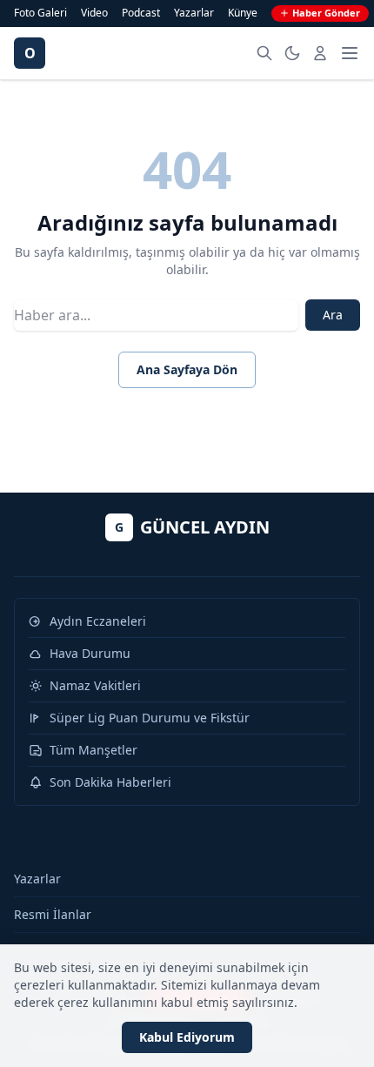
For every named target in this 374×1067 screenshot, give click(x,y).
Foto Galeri (40, 13)
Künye (242, 13)
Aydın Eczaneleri (98, 621)
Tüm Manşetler (93, 750)
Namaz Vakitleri (95, 685)
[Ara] (264, 53)
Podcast (141, 13)
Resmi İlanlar (52, 914)
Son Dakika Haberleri (110, 782)
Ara (333, 314)
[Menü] (349, 53)
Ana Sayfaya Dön (187, 369)
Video (94, 13)
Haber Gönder (326, 12)
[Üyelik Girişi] (320, 53)
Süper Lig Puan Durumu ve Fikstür (150, 717)
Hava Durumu (90, 653)
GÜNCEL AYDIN (192, 527)
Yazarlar (194, 13)
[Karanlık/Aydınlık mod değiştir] (292, 53)
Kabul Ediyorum (187, 1037)
